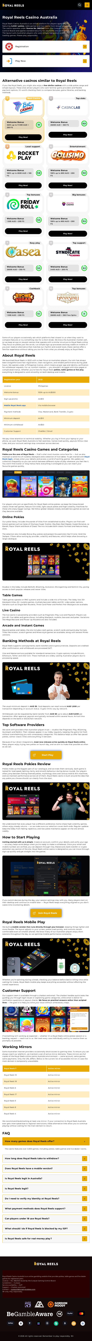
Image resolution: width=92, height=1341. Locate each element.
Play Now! (23, 137)
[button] (46, 1141)
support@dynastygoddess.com (23, 1289)
